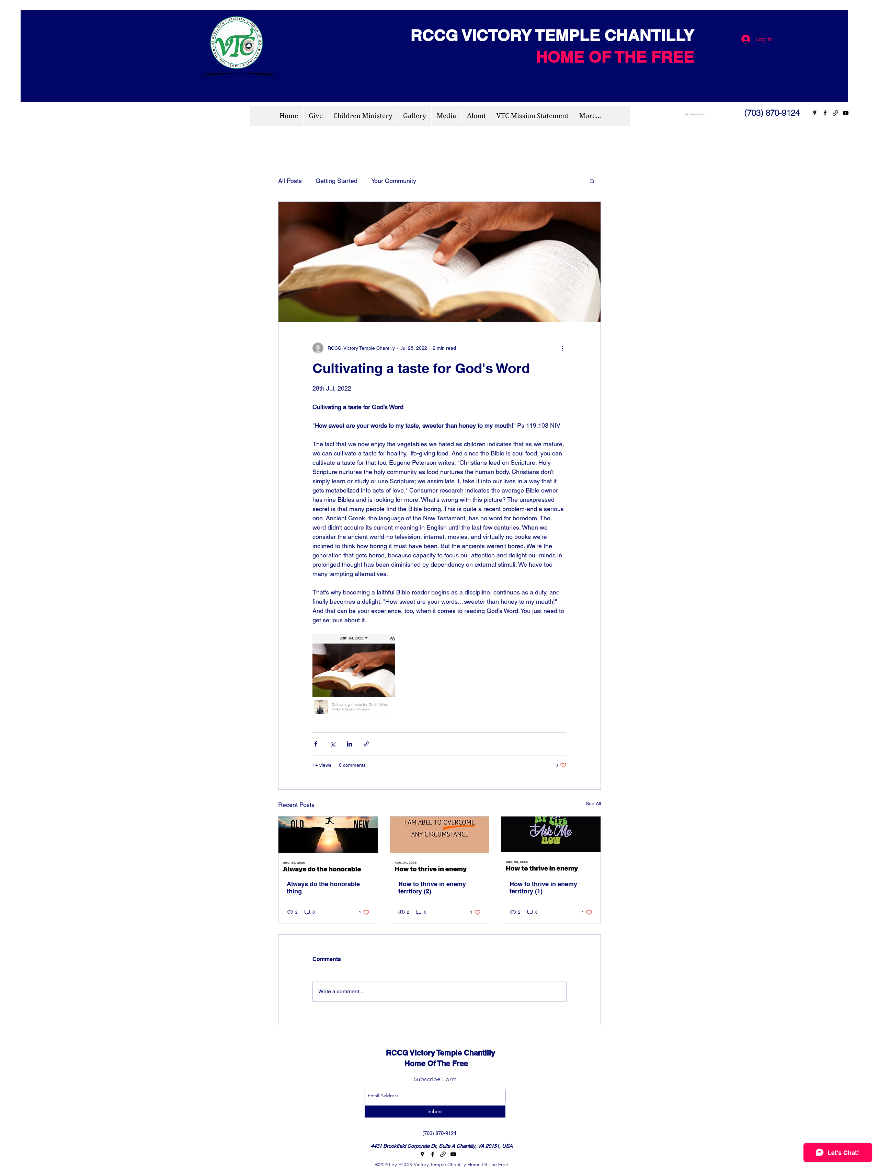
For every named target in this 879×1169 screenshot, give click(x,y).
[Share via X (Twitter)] (332, 744)
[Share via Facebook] (315, 744)
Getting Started (336, 180)
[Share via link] (366, 744)
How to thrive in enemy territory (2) (432, 887)
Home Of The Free (421, 1063)
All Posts (290, 180)
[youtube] (845, 112)
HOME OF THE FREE (615, 56)
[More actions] (562, 348)
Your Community (393, 180)
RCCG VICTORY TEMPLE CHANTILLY (548, 35)
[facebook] (825, 112)
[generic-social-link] (835, 112)
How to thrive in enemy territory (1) (543, 887)
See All (593, 803)
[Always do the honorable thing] (328, 844)
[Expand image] (353, 675)
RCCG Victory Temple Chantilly (434, 1052)
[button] (592, 181)
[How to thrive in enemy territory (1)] (551, 844)
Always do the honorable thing (323, 887)
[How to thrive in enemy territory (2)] (439, 844)
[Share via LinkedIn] (349, 744)
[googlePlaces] (814, 112)
